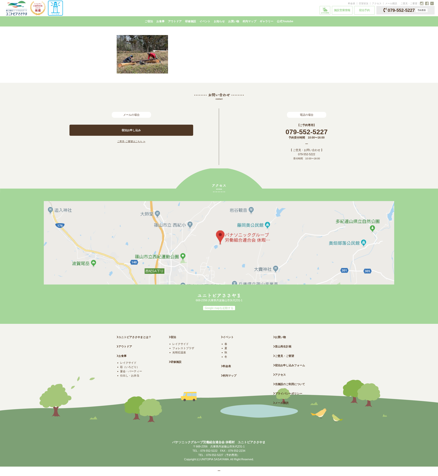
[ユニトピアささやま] (34, 8)
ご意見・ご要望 (409, 3)
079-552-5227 (407, 10)
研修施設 (176, 361)
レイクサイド (128, 362)
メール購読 (391, 3)
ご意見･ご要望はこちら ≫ (131, 141)
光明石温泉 (179, 352)
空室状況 (363, 3)
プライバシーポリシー (288, 393)
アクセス (377, 3)
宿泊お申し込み (131, 130)
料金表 (351, 3)
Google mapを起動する (219, 308)
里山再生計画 (283, 346)
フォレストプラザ (183, 348)
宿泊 (173, 337)
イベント (228, 337)
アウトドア (125, 346)
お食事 (122, 355)
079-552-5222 (306, 154)
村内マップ (229, 375)
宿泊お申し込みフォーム (290, 365)
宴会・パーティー (131, 371)
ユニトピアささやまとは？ (134, 337)
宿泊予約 (364, 10)
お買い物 (280, 337)
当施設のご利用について (290, 384)
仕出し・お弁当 (129, 375)
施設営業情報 (342, 10)
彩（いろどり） (129, 367)
